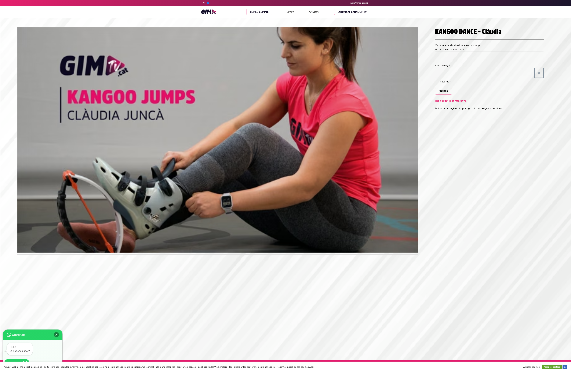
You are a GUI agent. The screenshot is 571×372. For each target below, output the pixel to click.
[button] (360, 3)
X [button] (564, 367)
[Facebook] (208, 3)
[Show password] (539, 73)
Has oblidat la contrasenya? (451, 101)
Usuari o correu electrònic (449, 49)
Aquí (311, 367)
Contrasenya (442, 65)
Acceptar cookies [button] (552, 367)
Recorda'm (445, 81)
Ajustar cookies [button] (531, 367)
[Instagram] (203, 3)
